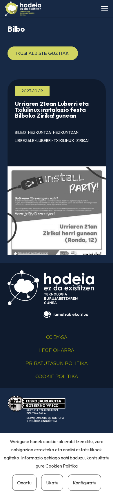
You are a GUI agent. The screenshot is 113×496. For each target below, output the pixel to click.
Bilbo (20, 132)
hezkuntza (39, 132)
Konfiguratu (84, 483)
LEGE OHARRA (56, 350)
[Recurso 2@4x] (36, 409)
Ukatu (52, 483)
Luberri (44, 140)
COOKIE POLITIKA (56, 376)
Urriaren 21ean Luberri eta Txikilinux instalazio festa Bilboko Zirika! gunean (52, 109)
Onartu (24, 483)
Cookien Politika (61, 466)
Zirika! (82, 140)
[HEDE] (23, 8)
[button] (104, 8)
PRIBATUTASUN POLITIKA (56, 363)
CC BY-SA (56, 337)
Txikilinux (64, 140)
